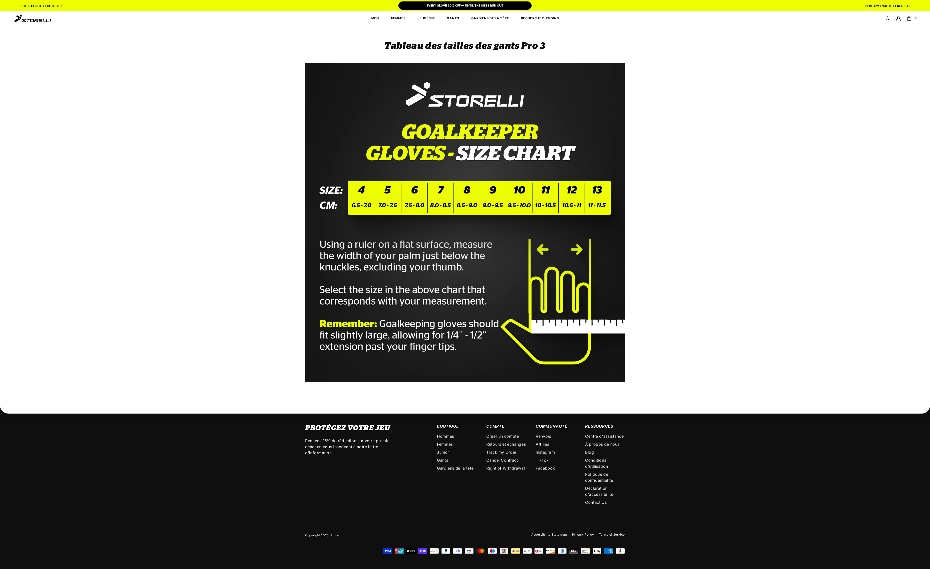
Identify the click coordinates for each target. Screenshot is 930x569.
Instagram (545, 452)
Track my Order (501, 452)
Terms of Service (612, 534)
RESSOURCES (599, 426)
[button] (888, 18)
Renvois (543, 436)
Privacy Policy (583, 534)
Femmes (445, 444)
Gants (442, 460)
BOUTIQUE (448, 426)
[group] (465, 6)
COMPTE (495, 426)
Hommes (445, 436)
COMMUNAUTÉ (551, 426)
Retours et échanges (506, 444)
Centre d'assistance (604, 436)
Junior (443, 452)
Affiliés (542, 444)
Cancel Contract (502, 460)
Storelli (335, 535)
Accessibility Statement (549, 534)
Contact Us (596, 502)
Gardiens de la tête (455, 468)
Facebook (545, 468)
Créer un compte (502, 436)
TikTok (542, 460)
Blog (589, 452)
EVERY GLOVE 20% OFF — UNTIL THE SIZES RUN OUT (464, 5)
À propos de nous (602, 444)
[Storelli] (33, 18)
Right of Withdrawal (505, 468)
